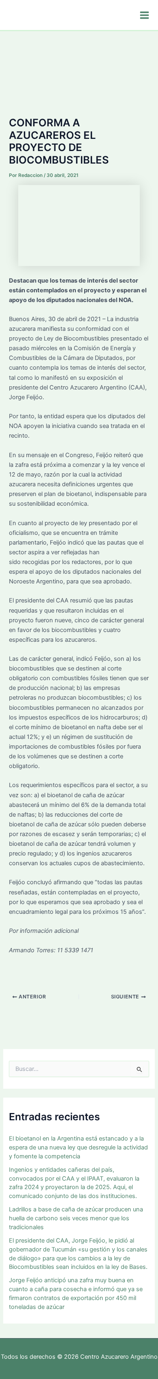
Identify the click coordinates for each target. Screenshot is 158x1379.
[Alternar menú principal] (144, 15)
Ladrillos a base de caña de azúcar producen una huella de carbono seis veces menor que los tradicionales (76, 1218)
